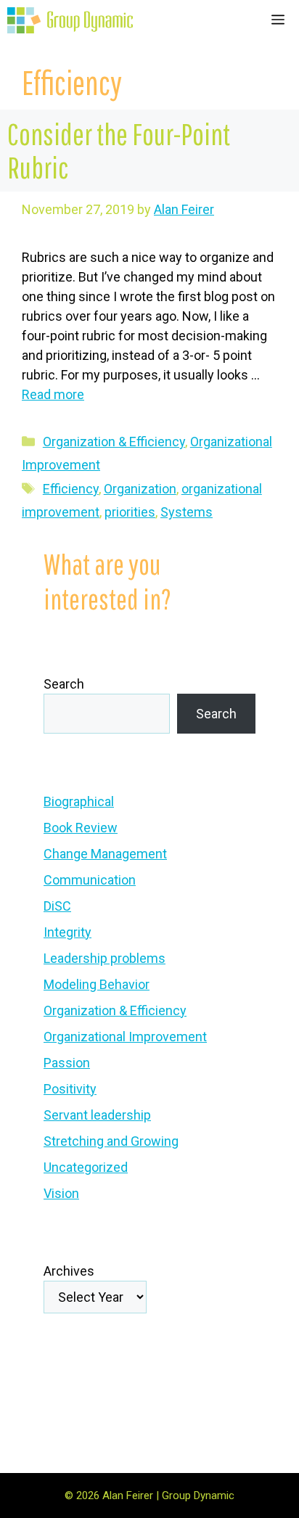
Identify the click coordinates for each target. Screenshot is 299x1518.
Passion (67, 1062)
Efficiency (71, 488)
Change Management (105, 853)
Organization (140, 488)
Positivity (70, 1088)
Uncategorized (86, 1167)
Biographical (79, 801)
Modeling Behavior (97, 984)
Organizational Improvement (125, 1036)
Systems (186, 512)
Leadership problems (104, 958)
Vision (61, 1193)
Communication (90, 879)
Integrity (67, 932)
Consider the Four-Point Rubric (118, 150)
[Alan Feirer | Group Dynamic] (70, 20)
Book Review (81, 827)
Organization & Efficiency (114, 441)
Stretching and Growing (111, 1141)
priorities (130, 512)
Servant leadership (97, 1115)
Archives (69, 1271)
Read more (53, 394)
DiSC (57, 906)
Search (64, 684)
